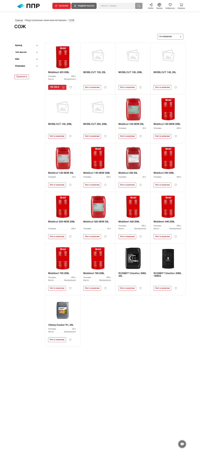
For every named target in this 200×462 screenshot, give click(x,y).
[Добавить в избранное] (70, 87)
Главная (19, 20)
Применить (21, 77)
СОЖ (71, 20)
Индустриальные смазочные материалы (45, 20)
